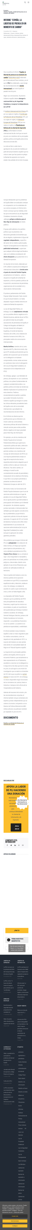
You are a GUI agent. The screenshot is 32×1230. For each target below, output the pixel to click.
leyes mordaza (22, 1161)
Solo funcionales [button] (15, 1221)
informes (17, 33)
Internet (20, 1128)
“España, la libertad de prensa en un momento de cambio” (15, 74)
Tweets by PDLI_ (17, 948)
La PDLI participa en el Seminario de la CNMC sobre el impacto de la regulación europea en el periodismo (22, 971)
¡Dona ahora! (17, 827)
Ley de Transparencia (22, 1156)
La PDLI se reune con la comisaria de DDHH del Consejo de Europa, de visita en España (9, 970)
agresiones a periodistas (21, 1057)
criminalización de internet (22, 1070)
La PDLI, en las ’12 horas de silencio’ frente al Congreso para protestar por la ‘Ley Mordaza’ (9, 985)
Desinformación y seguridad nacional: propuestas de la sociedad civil (8, 1009)
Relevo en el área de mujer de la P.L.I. (22, 1011)
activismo (20, 1052)
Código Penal (21, 1075)
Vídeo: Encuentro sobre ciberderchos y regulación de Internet (9, 1021)
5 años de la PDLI (8, 1081)
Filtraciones (21, 1102)
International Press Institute (20, 35)
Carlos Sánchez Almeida (22, 1063)
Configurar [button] (15, 1225)
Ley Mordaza (21, 1164)
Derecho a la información (21, 1083)
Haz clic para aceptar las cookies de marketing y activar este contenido (17, 948)
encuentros (21, 1099)
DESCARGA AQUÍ (14, 77)
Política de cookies (18, 1212)
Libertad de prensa (21, 37)
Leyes (5, 37)
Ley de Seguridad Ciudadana (22, 1149)
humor (20, 1106)
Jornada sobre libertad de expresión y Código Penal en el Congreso (9, 1072)
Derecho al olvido (22, 1092)
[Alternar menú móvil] (28, 2)
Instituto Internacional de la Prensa (15, 111)
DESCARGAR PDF (9, 780)
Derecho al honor (22, 1088)
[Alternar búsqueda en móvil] (25, 2)
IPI (27, 35)
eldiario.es (21, 1095)
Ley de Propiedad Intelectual (21, 1141)
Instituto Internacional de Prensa (22, 1116)
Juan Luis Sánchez (21, 1133)
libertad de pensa (21, 1191)
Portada (6, 10)
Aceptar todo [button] (15, 1216)
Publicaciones (7, 33)
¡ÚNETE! (17, 930)
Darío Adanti (21, 1078)
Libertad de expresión (21, 1169)
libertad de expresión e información (21, 1177)
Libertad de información (12, 37)
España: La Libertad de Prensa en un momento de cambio (14, 723)
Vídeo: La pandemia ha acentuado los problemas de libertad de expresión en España (9, 1058)
